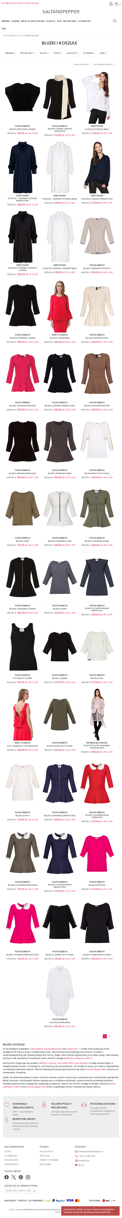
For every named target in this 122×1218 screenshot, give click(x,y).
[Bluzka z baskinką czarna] (22, 577)
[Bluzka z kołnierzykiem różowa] (22, 923)
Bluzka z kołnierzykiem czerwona (97, 816)
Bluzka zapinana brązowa (22, 473)
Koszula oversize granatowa (97, 199)
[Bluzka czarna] (59, 646)
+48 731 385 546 (87, 1156)
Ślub (59, 21)
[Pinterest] (21, 1178)
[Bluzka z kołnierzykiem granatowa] (59, 853)
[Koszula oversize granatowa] (97, 167)
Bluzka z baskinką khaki (97, 541)
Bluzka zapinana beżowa (97, 406)
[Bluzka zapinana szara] (59, 441)
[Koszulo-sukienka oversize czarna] (22, 236)
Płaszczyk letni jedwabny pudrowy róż (97, 746)
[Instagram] (28, 1178)
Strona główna (10, 35)
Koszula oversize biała (97, 129)
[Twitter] (14, 1178)
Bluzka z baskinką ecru (60, 541)
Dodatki (50, 21)
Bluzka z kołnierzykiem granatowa (59, 886)
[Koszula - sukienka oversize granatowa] (22, 167)
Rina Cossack (49, 1063)
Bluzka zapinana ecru (97, 338)
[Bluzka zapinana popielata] (97, 236)
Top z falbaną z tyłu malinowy (22, 746)
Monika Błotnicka (52, 1048)
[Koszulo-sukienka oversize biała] (59, 236)
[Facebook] (6, 1178)
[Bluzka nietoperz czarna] (22, 97)
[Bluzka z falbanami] (59, 306)
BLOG (81, 1165)
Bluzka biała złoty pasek (97, 473)
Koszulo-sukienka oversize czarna (22, 269)
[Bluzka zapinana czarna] (22, 306)
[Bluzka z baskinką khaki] (97, 509)
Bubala (83, 1063)
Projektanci (70, 21)
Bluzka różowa (97, 885)
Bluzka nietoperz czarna (23, 129)
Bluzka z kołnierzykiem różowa (22, 955)
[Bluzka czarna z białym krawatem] (59, 97)
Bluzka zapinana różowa (22, 406)
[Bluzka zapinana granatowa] (59, 374)
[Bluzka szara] (59, 577)
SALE (21, 35)
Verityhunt (72, 1048)
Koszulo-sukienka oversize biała (60, 268)
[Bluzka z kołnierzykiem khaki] (22, 853)
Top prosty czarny (22, 678)
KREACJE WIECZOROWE (32, 21)
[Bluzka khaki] (22, 509)
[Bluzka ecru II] (22, 783)
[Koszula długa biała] (59, 990)
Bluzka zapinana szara (60, 473)
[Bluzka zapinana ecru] (97, 306)
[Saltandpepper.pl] (61, 11)
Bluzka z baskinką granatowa (59, 815)
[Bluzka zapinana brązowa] (22, 441)
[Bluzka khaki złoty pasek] (59, 714)
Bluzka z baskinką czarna (22, 609)
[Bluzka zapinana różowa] (22, 374)
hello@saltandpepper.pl (91, 1151)
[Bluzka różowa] (97, 853)
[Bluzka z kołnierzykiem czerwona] (97, 783)
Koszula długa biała (59, 1022)
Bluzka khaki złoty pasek (59, 746)
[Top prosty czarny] (22, 646)
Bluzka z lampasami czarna (97, 955)
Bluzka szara (60, 609)
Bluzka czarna (59, 678)
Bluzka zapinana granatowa (60, 406)
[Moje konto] (111, 4)
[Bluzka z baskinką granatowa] (59, 783)
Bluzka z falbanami (59, 338)
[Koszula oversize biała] (97, 97)
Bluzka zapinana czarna (22, 338)
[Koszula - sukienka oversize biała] (59, 167)
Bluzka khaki (22, 541)
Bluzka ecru (97, 678)
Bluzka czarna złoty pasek (60, 955)
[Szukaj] (115, 21)
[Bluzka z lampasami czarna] (97, 923)
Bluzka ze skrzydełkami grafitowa (97, 609)
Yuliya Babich (36, 1048)
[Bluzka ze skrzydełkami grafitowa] (97, 577)
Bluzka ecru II (22, 815)
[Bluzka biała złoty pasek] (97, 441)
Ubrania (5, 21)
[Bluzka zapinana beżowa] (97, 374)
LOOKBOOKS (84, 21)
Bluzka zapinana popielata (97, 268)
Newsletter (84, 1160)
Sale (3, 28)
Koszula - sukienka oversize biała (59, 199)
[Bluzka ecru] (97, 646)
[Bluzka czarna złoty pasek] (59, 923)
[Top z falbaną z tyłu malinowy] (22, 714)
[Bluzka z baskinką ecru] (59, 509)
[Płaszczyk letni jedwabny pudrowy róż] (97, 714)
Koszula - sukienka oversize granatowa (22, 199)
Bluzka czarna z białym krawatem (60, 130)
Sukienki (15, 21)
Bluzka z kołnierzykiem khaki (22, 885)
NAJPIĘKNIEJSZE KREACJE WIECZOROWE (20, 3)
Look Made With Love (68, 1063)
